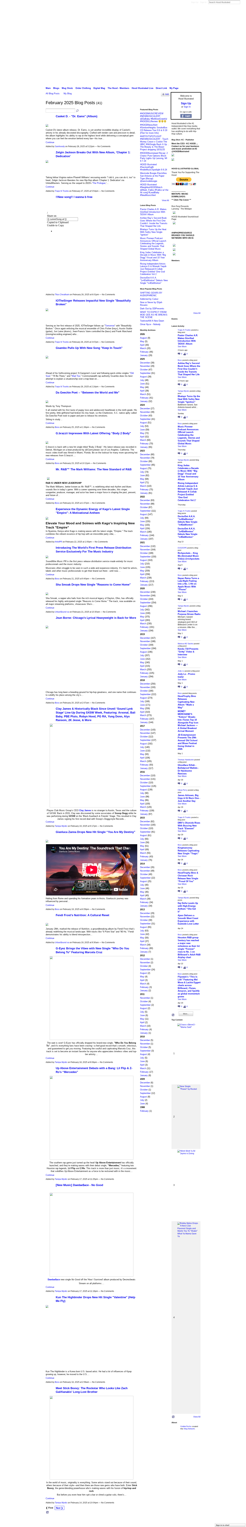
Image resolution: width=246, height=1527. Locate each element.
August (143, 338)
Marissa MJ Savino (185, 644)
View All (165, 200)
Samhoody (60, 146)
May (142, 341)
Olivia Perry (182, 790)
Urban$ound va (62, 612)
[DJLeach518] (176, 296)
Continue (50, 142)
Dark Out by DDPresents (152, 308)
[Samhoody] (176, 305)
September (145, 373)
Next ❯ (59, 1508)
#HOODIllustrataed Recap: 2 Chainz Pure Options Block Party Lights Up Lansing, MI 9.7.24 (154, 157)
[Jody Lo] (195, 277)
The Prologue (99, 183)
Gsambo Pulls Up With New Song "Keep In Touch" (89, 348)
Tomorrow (109, 325)
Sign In (203, 2)
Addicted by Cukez (149, 299)
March (143, 348)
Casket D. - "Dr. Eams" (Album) (76, 116)
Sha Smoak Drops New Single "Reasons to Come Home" (93, 584)
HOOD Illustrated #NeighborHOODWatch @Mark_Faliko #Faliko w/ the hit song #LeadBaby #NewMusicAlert (154, 189)
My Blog (68, 93)
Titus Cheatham (62, 294)
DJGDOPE (182, 548)
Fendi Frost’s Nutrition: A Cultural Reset (82, 915)
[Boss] (186, 268)
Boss (57, 427)
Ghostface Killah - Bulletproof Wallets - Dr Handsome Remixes (188, 769)
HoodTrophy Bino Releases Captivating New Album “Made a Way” (187, 702)
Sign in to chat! (222, 1525)
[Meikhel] (186, 296)
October (144, 369)
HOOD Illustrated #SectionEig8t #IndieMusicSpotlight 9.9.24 (153, 167)
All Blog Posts (53, 93)
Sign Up (194, 2)
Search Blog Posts (77, 110)
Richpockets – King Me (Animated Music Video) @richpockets (188, 556)
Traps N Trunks (62, 191)
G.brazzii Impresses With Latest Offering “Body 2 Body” (93, 433)
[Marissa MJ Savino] (186, 277)
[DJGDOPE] (176, 277)
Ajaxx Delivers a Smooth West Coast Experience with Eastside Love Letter (188, 919)
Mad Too (76, 376)
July (142, 380)
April (142, 345)
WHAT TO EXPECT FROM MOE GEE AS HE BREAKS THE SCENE (153, 315)
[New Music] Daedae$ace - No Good (79, 1185)
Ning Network (189, 1429)
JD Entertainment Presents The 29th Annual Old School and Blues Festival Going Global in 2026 (187, 742)
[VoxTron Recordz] (195, 287)
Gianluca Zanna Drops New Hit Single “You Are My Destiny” (95, 832)
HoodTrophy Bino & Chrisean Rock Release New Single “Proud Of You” (188, 877)
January (144, 355)
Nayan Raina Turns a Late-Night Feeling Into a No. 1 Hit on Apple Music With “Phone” (188, 584)
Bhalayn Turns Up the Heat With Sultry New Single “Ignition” (153, 232)
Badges (163, 1521)
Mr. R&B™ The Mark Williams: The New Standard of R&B (94, 469)
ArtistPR (58, 542)
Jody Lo (181, 671)
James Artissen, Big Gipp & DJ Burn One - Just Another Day (189, 798)
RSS (47, 1512)
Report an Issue (176, 1521)
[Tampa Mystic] (195, 268)
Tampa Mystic (61, 826)
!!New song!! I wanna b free (74, 197)
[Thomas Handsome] (176, 287)
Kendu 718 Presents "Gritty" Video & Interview (188, 652)
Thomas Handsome (186, 760)
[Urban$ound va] (195, 296)
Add (167, 94)
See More (182, 346)
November (145, 366)
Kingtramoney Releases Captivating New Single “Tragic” (188, 851)
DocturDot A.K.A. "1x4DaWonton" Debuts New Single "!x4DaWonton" (154, 280)
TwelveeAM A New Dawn (152, 321)
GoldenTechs (185, 1426)
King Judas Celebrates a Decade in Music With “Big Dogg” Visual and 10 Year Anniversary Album (153, 256)
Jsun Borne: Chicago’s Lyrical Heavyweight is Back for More (96, 617)
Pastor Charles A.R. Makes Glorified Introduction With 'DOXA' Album (153, 212)
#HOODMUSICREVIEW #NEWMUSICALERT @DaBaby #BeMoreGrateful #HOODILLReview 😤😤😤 (153, 117)
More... (186, 1014)
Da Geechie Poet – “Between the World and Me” (87, 392)
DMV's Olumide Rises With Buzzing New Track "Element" (189, 826)
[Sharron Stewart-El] (195, 305)
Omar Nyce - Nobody (150, 324)
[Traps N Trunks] (176, 268)
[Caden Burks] (186, 305)
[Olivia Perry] (186, 287)
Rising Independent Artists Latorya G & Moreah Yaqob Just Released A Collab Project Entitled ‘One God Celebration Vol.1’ (153, 269)
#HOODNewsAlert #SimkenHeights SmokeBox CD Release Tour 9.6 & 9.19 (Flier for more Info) (153, 129)
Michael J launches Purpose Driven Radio (189, 612)
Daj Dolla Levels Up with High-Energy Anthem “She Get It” (188, 907)
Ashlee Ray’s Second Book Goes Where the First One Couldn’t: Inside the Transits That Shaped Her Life (153, 222)
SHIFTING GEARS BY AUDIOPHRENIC (151, 294)
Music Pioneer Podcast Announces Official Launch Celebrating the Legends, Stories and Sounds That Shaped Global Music (153, 243)
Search (242, 2)
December (145, 362)
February (144, 352)
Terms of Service (193, 1521)
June (142, 383)
